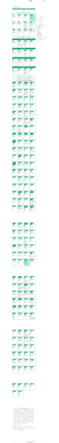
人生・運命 (19, 409)
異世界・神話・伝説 (40, 26)
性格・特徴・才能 (19, 414)
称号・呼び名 (24, 413)
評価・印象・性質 (25, 417)
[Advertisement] (29, 4)
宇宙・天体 (27, 420)
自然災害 (16, 409)
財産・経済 (28, 409)
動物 (28, 410)
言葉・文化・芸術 (24, 421)
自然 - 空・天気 (23, 423)
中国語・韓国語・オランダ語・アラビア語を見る (24, 78)
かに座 (20, 426)
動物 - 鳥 (25, 409)
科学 (26, 423)
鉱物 (23, 414)
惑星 (13, 426)
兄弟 (25, 426)
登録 (15, 0)
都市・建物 (25, 410)
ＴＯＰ (25, 441)
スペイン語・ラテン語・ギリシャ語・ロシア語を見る (23, 76)
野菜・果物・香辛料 (19, 413)
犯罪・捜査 (26, 416)
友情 (19, 429)
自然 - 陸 (30, 414)
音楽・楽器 (31, 410)
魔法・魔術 (22, 416)
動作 (14, 409)
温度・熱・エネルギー (17, 423)
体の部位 (19, 420)
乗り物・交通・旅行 (30, 421)
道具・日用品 (23, 420)
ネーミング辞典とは (39, 39)
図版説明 (22, 429)
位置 (24, 414)
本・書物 (29, 413)
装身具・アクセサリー (20, 417)
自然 (31, 409)
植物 (17, 420)
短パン (18, 426)
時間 (27, 413)
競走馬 (15, 426)
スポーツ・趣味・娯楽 (18, 421)
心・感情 (17, 416)
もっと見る (20, 74)
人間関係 (30, 416)
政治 (20, 416)
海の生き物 (14, 414)
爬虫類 (32, 413)
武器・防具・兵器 (31, 417)
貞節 (31, 426)
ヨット (23, 426)
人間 (22, 409)
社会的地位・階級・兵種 (19, 410)
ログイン (42, 22)
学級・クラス (28, 426)
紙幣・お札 (16, 429)
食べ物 (27, 414)
